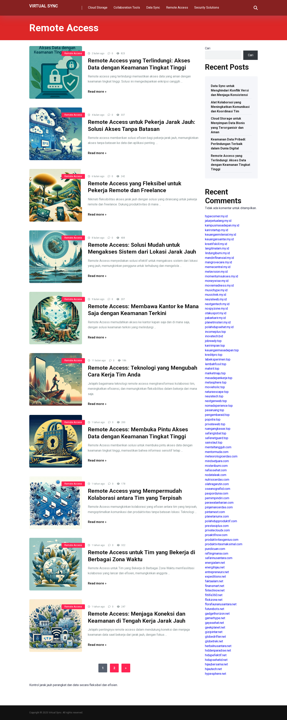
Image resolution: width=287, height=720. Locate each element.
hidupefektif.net (215, 655)
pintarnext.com (215, 512)
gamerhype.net (215, 618)
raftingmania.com (216, 553)
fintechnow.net (215, 590)
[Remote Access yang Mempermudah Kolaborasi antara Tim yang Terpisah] (55, 502)
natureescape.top (217, 392)
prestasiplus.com (217, 526)
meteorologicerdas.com (221, 456)
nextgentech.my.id (217, 304)
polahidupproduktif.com (221, 521)
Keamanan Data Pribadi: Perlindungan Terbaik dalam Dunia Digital (228, 144)
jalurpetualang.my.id (218, 221)
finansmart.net (214, 586)
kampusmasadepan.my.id (222, 225)
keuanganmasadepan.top (222, 350)
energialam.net (215, 563)
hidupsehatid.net (216, 660)
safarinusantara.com (218, 558)
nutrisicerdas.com (217, 479)
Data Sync (153, 7)
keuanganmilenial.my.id (220, 234)
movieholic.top (215, 387)
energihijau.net (215, 567)
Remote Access (177, 7)
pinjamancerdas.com (219, 507)
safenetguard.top (216, 438)
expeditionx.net (215, 576)
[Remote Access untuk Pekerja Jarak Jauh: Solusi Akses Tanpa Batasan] (55, 133)
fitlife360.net (213, 595)
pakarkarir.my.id (215, 318)
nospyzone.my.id (216, 308)
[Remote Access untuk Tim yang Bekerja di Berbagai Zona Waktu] (55, 564)
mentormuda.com (216, 452)
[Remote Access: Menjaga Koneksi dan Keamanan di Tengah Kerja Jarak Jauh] (55, 625)
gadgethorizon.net (217, 613)
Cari (207, 48)
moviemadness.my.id (219, 285)
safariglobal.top (215, 433)
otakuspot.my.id (215, 313)
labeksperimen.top (217, 359)
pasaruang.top (214, 410)
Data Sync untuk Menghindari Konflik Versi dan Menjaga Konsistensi (230, 90)
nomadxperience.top (219, 405)
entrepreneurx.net (217, 572)
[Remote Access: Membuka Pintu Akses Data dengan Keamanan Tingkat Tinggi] (55, 441)
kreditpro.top (213, 355)
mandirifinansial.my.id (219, 258)
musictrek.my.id (215, 295)
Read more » (97, 91)
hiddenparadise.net (218, 650)
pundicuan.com (215, 549)
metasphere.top (215, 382)
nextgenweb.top (216, 401)
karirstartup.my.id (216, 230)
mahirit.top (212, 368)
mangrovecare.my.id (218, 262)
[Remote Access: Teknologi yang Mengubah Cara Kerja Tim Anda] (55, 379)
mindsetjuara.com (217, 461)
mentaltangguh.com (218, 447)
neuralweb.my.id (216, 299)
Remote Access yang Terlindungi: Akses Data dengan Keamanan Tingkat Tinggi (230, 162)
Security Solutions (206, 7)
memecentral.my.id (217, 267)
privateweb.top (215, 424)
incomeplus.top (215, 332)
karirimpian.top (215, 345)
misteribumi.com (216, 466)
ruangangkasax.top (217, 429)
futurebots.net (214, 609)
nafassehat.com (216, 470)
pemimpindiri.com (217, 498)
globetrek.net (214, 641)
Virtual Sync (43, 6)
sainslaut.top (213, 442)
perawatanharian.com (219, 502)
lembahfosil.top (215, 364)
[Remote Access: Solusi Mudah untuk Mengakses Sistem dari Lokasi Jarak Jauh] (55, 256)
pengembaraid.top (217, 415)
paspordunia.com (216, 493)
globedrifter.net (215, 636)
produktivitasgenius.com (221, 540)
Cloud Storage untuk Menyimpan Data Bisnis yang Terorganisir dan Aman (228, 125)
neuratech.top (214, 396)
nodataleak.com (215, 475)
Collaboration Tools (127, 7)
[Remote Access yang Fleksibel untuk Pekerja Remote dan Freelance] (55, 195)
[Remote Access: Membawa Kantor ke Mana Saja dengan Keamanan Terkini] (55, 318)
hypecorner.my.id (216, 216)
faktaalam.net (214, 581)
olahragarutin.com (217, 484)
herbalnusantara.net (218, 646)
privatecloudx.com (217, 530)
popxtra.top (212, 419)
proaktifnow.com (216, 535)
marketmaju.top (215, 373)
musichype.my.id (216, 290)
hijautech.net (213, 669)
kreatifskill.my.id (216, 244)
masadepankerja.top (218, 378)
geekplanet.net (215, 627)
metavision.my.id (216, 271)
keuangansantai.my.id (219, 239)
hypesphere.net (215, 674)
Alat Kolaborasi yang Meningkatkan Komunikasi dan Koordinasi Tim (230, 106)
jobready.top (213, 341)
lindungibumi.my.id (217, 253)
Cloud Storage (97, 7)
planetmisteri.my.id (218, 322)
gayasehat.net (214, 623)
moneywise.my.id (216, 281)
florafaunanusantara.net (220, 604)
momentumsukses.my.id (221, 276)
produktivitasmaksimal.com (223, 544)
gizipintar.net (213, 632)
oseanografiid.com (217, 489)
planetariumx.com (217, 516)
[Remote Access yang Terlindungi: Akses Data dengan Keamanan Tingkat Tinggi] (55, 72)
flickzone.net (213, 600)
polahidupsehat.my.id (219, 327)
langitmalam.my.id (217, 248)
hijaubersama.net (216, 664)
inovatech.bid (214, 336)
